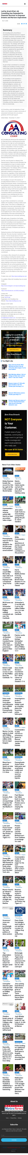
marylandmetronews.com (13, 1147)
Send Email (7, 297)
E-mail (2, 1135)
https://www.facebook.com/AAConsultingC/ (12, 290)
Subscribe (14, 1140)
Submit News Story (14, 349)
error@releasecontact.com (8, 317)
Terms (7, 1118)
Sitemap (20, 1118)
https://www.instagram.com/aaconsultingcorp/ (13, 286)
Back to (13, 1151)
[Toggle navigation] (25, 4)
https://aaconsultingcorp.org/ (19, 276)
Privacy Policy (13, 1118)
